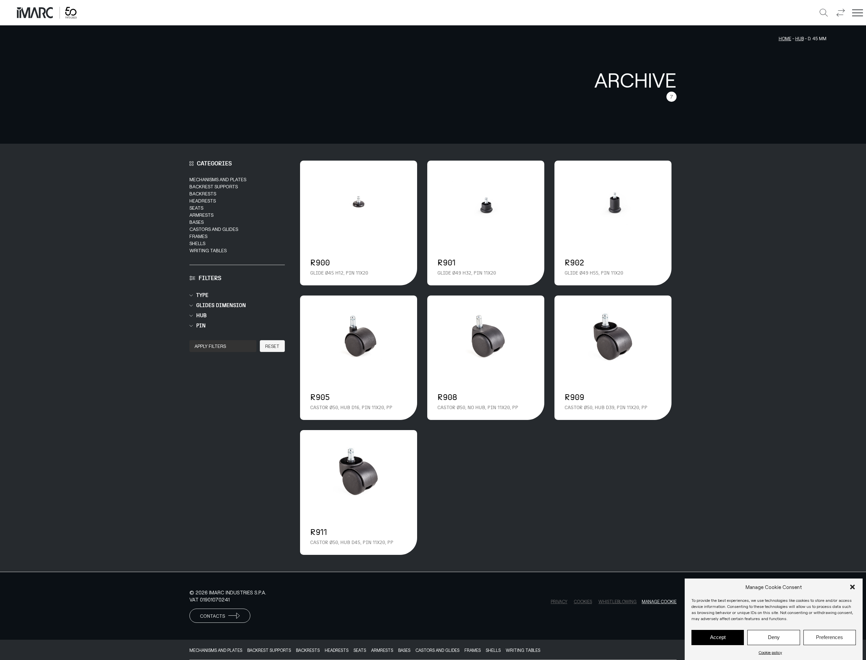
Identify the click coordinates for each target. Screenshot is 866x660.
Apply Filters (210, 346)
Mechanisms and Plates (217, 179)
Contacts (212, 616)
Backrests (202, 193)
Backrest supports (213, 186)
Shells (197, 243)
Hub (799, 38)
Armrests (201, 215)
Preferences (829, 637)
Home (785, 38)
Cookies (583, 601)
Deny (774, 637)
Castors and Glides (213, 229)
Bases (196, 222)
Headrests (202, 201)
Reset (272, 346)
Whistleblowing (617, 601)
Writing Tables (208, 250)
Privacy (559, 601)
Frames (198, 236)
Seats (196, 208)
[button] (852, 587)
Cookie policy (770, 652)
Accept (718, 637)
